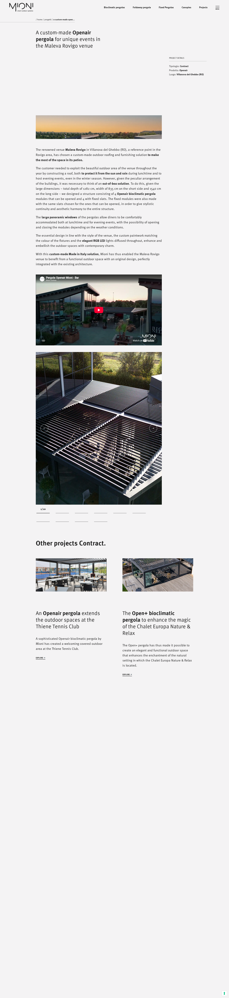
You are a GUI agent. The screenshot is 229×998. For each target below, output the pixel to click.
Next (153, 428)
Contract (184, 66)
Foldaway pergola (142, 7)
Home (39, 7)
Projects (203, 7)
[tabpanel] (99, 428)
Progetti (47, 7)
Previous (44, 428)
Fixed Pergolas (166, 7)
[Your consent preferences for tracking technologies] (224, 993)
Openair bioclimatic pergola (136, 193)
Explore (39, 657)
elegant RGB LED (93, 240)
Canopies (186, 7)
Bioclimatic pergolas (114, 7)
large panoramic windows (59, 217)
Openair (183, 70)
